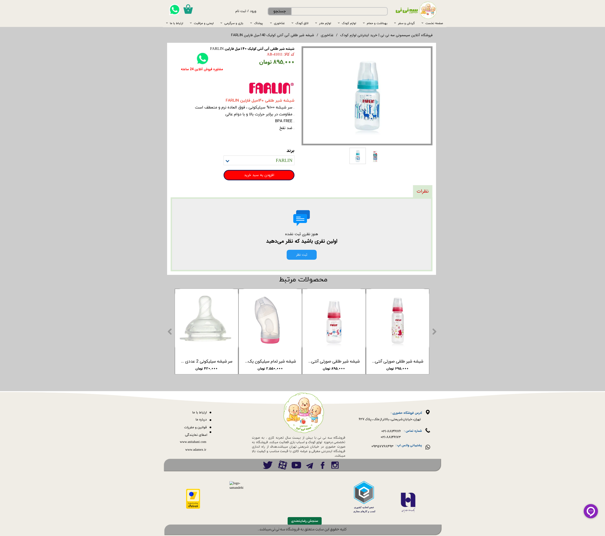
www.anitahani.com (193, 442)
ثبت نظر (301, 254)
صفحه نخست (434, 23)
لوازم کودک (349, 23)
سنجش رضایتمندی (304, 521)
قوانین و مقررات (195, 427)
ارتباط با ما (176, 23)
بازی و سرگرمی (233, 23)
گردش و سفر (406, 23)
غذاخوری (279, 23)
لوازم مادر (325, 23)
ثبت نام (240, 11)
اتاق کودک (301, 23)
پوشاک (258, 23)
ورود (253, 11)
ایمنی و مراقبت (204, 23)
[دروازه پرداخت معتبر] (193, 508)
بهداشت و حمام (377, 23)
